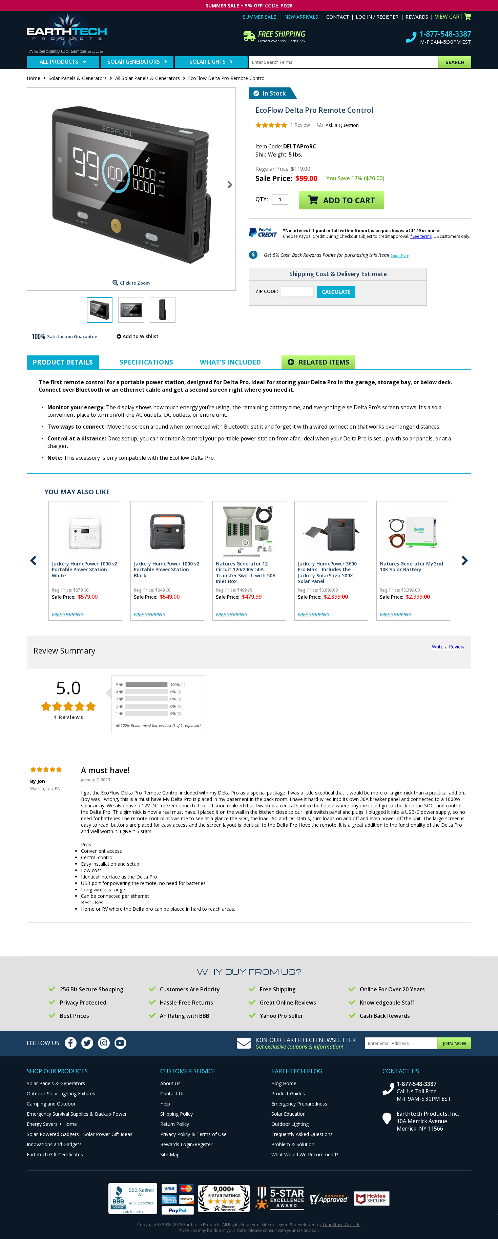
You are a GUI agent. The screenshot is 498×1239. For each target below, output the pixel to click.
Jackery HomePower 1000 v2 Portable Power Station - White (84, 569)
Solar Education (288, 1114)
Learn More (400, 255)
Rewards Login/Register (186, 1144)
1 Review (300, 125)
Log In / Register (377, 17)
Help (165, 1103)
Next (230, 184)
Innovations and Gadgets (54, 1144)
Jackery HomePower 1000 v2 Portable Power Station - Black (166, 569)
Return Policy (174, 1124)
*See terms (421, 236)
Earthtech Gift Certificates (55, 1154)
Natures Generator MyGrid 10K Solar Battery (411, 566)
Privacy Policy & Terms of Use (193, 1134)
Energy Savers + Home (52, 1124)
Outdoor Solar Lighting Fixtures (61, 1093)
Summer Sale (259, 17)
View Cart (449, 16)
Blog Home (283, 1083)
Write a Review (448, 646)
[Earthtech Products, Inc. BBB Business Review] (132, 1199)
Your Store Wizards (341, 1224)
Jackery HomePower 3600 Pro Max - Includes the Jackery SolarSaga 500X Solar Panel (327, 572)
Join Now (454, 1043)
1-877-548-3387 (445, 34)
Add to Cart (348, 200)
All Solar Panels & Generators (147, 78)
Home (33, 78)
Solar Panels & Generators (77, 78)
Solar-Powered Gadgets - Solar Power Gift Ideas (79, 1134)
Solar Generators (133, 61)
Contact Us (172, 1093)
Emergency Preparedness (299, 1103)
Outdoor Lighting (290, 1124)
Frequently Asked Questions (302, 1134)
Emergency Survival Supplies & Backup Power (77, 1114)
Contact (337, 17)
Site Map (170, 1154)
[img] (271, 125)
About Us (170, 1083)
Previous (33, 560)
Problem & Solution (292, 1144)
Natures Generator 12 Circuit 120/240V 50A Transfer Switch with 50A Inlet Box (245, 572)
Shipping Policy (176, 1114)
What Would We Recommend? (304, 1154)
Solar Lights (207, 61)
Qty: (261, 199)
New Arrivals (301, 17)
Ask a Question (342, 125)
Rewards (417, 17)
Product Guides (288, 1093)
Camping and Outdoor (51, 1103)
